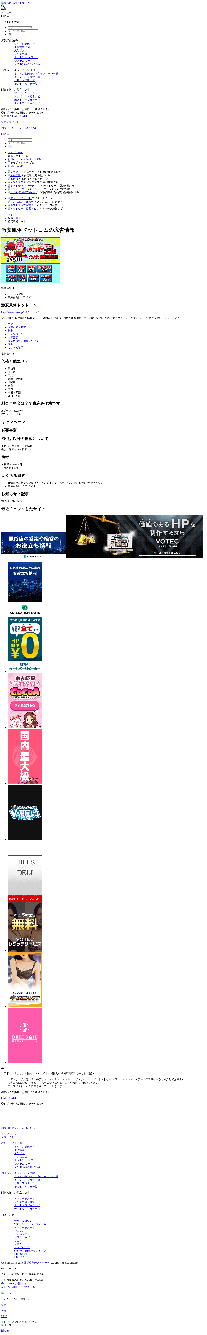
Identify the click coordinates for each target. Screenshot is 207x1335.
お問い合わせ (15, 166)
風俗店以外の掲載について (23, 340)
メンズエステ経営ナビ (27, 96)
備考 (10, 344)
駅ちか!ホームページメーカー (31, 1224)
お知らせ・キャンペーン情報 (24, 159)
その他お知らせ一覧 (26, 83)
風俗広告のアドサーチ (36, 1262)
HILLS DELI (21, 1254)
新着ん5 (18, 1244)
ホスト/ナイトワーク (26, 57)
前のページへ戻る (11, 501)
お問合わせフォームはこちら (18, 1128)
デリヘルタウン (23, 1220)
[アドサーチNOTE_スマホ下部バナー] (33, 557)
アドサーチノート (24, 93)
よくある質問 (15, 347)
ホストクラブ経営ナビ (27, 99)
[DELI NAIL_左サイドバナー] (25, 1062)
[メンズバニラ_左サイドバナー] (25, 839)
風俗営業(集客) (22, 47)
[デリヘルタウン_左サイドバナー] (25, 1006)
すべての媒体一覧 (24, 43)
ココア (18, 1240)
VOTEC (18, 1230)
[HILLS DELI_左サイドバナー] (25, 894)
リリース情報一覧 (24, 80)
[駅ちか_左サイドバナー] (25, 783)
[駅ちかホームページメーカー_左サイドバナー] (25, 671)
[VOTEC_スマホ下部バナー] (134, 557)
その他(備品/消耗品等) (27, 64)
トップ (8, 1293)
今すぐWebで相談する (14, 1283)
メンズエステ (22, 54)
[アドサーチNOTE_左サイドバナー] (25, 615)
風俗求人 (19, 50)
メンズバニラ (22, 1247)
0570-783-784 (19, 116)
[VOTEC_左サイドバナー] (25, 950)
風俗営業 (19, 1150)
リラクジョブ (22, 1237)
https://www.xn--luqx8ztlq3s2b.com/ (20, 312)
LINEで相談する (18, 1287)
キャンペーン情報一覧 (27, 77)
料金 (10, 330)
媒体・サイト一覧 (11, 1143)
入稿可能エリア (17, 327)
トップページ (15, 152)
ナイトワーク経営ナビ (27, 103)
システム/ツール (23, 60)
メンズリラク (22, 1233)
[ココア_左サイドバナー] (25, 727)
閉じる (5, 134)
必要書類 (13, 337)
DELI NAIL (20, 1257)
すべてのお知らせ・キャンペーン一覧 (36, 73)
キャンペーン (15, 334)
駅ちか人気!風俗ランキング (30, 1250)
